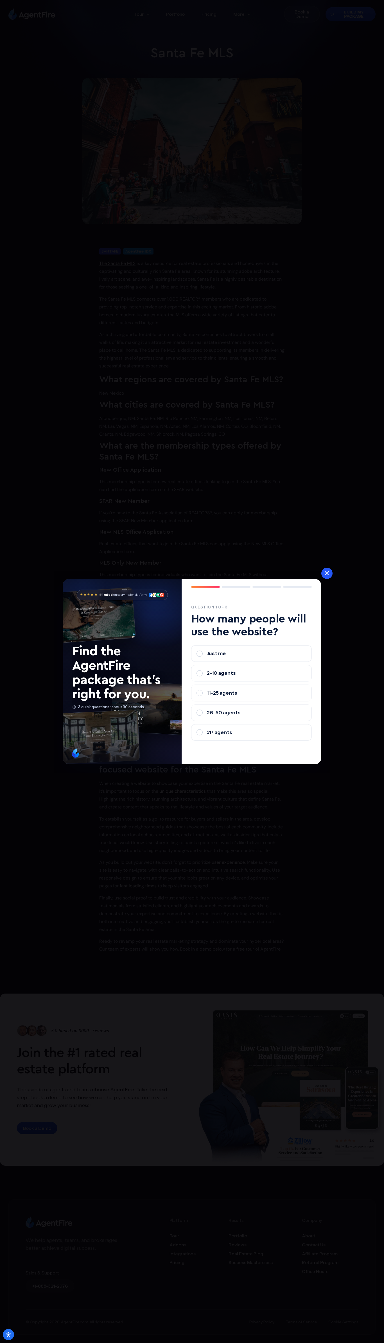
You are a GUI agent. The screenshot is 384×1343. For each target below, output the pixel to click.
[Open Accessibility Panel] (8, 1334)
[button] (327, 573)
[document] (192, 671)
